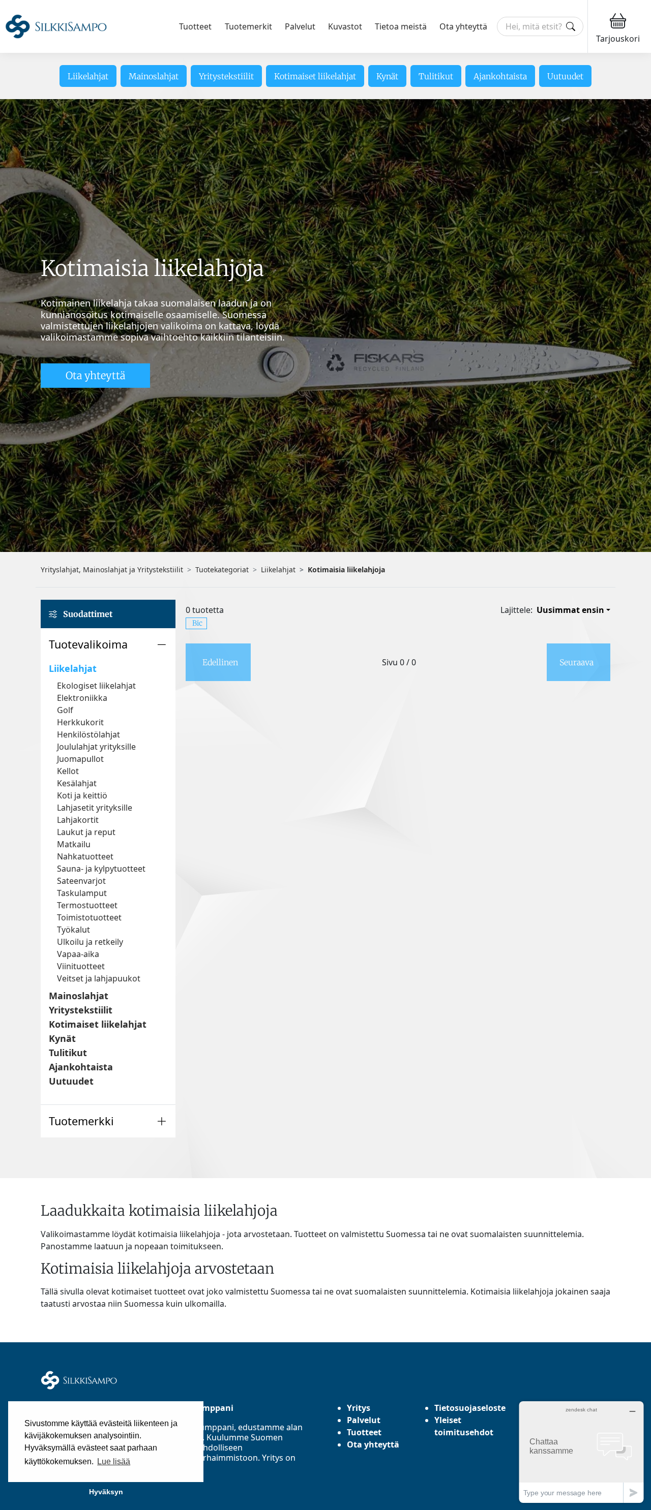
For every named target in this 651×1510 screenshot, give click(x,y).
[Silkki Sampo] (56, 27)
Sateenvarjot (81, 880)
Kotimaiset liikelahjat (315, 76)
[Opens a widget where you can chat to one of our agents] (581, 1451)
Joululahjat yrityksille (96, 746)
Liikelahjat (88, 76)
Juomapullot (80, 758)
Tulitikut (436, 76)
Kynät (387, 76)
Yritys (358, 1407)
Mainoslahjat (154, 76)
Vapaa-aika (78, 954)
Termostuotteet (87, 905)
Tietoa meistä (401, 26)
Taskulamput (82, 893)
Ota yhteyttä (463, 26)
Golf (65, 710)
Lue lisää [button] (113, 1461)
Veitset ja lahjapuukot (98, 978)
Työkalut (73, 929)
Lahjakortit (78, 819)
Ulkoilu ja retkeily (90, 941)
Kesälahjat (77, 783)
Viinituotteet (81, 966)
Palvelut (300, 26)
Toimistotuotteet (89, 917)
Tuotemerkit (248, 26)
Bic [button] (197, 623)
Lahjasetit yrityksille (94, 807)
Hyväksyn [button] (106, 1492)
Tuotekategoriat (222, 569)
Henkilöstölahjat (88, 734)
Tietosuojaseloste (470, 1407)
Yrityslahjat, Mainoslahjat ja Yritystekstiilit (112, 569)
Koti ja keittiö (82, 795)
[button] (108, 644)
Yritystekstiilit (226, 76)
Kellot (68, 771)
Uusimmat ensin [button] (570, 609)
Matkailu (74, 844)
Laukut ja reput (86, 832)
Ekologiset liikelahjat (96, 685)
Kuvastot (345, 26)
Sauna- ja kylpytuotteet (101, 868)
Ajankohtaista (500, 76)
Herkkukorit (80, 722)
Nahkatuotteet (85, 856)
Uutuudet (565, 76)
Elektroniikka (82, 697)
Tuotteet (195, 26)
